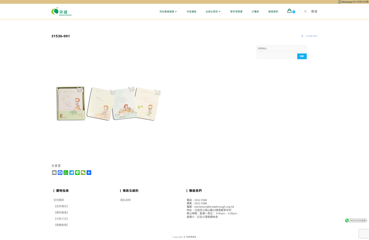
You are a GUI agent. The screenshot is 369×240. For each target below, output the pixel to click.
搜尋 (302, 56)
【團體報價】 (61, 225)
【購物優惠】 (61, 212)
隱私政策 (125, 200)
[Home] (302, 36)
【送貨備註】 (61, 206)
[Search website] (305, 11)
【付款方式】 (61, 218)
